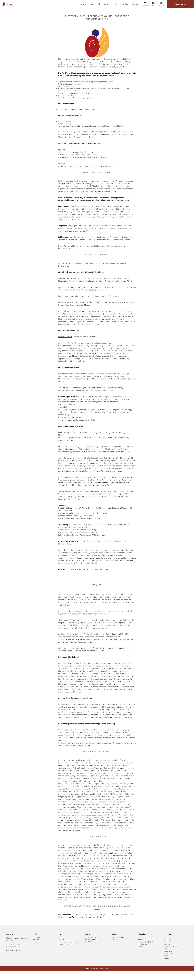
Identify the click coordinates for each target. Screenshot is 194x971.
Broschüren (142, 944)
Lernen (106, 4)
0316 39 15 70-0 (14, 944)
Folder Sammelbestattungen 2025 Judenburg (77, 532)
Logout (166, 958)
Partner (167, 944)
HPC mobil (63, 940)
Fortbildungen (90, 942)
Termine (141, 940)
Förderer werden (118, 937)
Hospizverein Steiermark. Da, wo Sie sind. (7, 4)
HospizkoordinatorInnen (173, 946)
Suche (153, 5)
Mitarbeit (115, 942)
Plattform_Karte (65, 544)
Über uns (135, 4)
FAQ (165, 949)
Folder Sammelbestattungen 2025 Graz (75, 516)
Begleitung (37, 937)
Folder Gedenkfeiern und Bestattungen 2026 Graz (79, 518)
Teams (166, 937)
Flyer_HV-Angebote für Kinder (93, 917)
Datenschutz (169, 953)
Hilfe (91, 4)
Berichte (141, 937)
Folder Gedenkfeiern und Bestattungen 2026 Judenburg (82, 535)
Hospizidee (37, 942)
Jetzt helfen (180, 4)
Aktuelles (124, 4)
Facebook (161, 5)
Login (166, 956)
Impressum (168, 951)
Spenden (115, 940)
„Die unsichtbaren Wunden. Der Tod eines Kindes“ (83, 569)
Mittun (115, 4)
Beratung (36, 940)
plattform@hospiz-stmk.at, (117, 541)
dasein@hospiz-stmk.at (15, 950)
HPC (98, 4)
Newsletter (145, 5)
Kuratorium (168, 942)
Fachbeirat (168, 940)
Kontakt (83, 4)
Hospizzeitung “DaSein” (147, 942)
